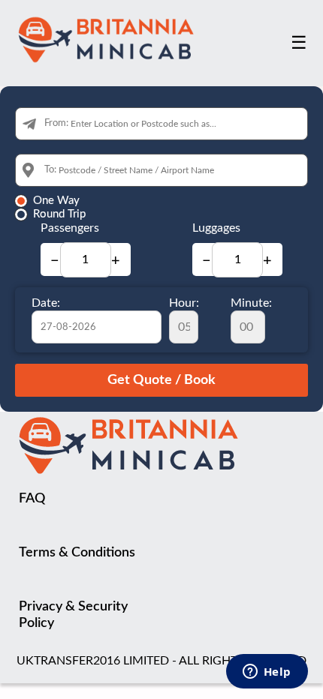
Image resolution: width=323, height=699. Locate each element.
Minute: (251, 303)
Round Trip (59, 214)
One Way (56, 200)
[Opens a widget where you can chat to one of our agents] (266, 673)
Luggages (216, 228)
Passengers (70, 228)
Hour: (184, 303)
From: (56, 123)
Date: (46, 303)
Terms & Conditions (77, 553)
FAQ (32, 499)
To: (50, 170)
